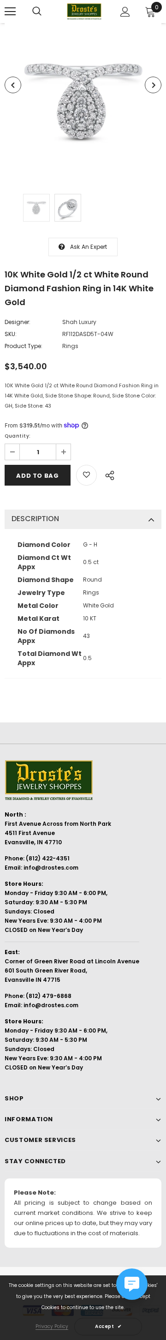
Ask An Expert (88, 247)
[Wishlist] (86, 475)
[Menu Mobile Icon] (10, 11)
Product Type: (23, 346)
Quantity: (18, 436)
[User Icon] (125, 12)
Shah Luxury (79, 322)
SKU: (11, 334)
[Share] (107, 474)
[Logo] (84, 11)
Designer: (17, 322)
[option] (83, 101)
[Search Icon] (37, 11)
